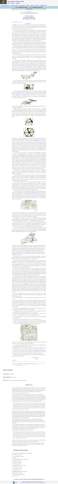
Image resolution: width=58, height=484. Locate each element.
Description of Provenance (21, 380)
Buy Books (40, 481)
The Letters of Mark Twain (15, 1)
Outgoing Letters (5, 5)
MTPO (8, 3)
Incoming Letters (14, 5)
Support (24, 481)
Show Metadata (29, 9)
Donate (18, 3)
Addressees (22, 5)
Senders (28, 5)
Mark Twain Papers (28, 481)
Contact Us (37, 481)
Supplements (43, 5)
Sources (33, 5)
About (13, 3)
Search (37, 5)
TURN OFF (17, 7)
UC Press (33, 481)
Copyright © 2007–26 (23, 482)
